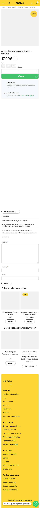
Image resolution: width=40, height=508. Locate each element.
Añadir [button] (10, 321)
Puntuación (5, 237)
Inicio (3, 7)
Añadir (21, 76)
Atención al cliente (12, 93)
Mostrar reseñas (9, 212)
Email (3, 275)
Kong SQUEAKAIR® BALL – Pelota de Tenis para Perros (29, 359)
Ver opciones (29, 366)
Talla (3, 63)
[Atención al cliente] (4, 93)
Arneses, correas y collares (26, 7)
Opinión (4, 242)
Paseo (14, 7)
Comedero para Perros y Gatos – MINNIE (30, 313)
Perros (9, 7)
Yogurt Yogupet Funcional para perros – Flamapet (10, 354)
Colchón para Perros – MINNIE (10, 313)
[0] (38, 3)
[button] (36, 504)
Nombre (4, 267)
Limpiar (20, 67)
